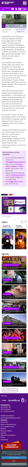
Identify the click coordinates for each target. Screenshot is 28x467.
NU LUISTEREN (19, 9)
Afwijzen (14, 460)
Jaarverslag (4, 439)
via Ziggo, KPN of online (15, 181)
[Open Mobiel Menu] (24, 3)
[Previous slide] (1, 400)
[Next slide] (26, 400)
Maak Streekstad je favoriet (20, 30)
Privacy (3, 437)
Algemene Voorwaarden (8, 435)
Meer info (14, 464)
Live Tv (23, 9)
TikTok (21, 166)
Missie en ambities (6, 431)
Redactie (3, 429)
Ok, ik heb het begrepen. (14, 457)
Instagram (13, 166)
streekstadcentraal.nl (18, 175)
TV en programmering (7, 426)
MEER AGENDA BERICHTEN (9, 390)
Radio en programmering (8, 424)
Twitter (7, 166)
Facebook (19, 164)
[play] (12, 9)
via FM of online (15, 177)
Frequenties (4, 422)
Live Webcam (16, 9)
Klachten (3, 433)
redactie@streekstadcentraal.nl (15, 162)
